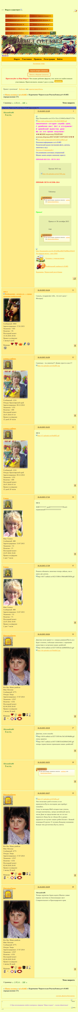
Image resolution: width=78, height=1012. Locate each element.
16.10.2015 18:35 (44, 762)
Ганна (6, 498)
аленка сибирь (9, 359)
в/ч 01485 (23, 95)
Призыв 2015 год (55, 169)
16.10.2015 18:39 (44, 887)
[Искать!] (75, 10)
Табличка (52, 192)
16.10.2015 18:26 (44, 634)
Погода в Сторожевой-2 (44, 150)
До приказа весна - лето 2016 (46, 253)
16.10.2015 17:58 (44, 566)
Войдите (22, 89)
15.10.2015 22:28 (44, 111)
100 (23, 103)
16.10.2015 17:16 (44, 497)
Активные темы (39, 63)
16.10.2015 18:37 (44, 793)
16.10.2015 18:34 (44, 728)
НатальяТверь (9, 635)
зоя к (5, 291)
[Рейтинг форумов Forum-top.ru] (58, 82)
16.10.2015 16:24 (44, 290)
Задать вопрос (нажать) (39, 71)
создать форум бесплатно (65, 996)
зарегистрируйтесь (36, 89)
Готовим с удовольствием (54, 258)
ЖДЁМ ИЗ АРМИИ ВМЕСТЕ (39, 33)
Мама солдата (11, 95)
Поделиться (37, 112)
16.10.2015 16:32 (44, 427)
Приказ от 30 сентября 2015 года (59, 225)
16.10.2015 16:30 (44, 357)
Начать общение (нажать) (39, 75)
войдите (68, 200)
